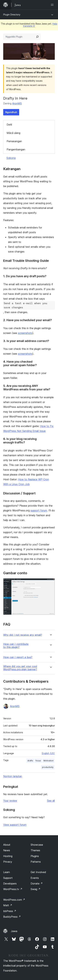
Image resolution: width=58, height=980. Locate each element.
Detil (9, 124)
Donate (37, 883)
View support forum (14, 824)
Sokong (11, 158)
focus (38, 760)
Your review (10, 800)
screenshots (25, 333)
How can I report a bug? (17, 657)
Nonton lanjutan (12, 776)
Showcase (37, 844)
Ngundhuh (11, 112)
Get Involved (38, 872)
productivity (47, 767)
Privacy (7, 861)
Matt (7, 905)
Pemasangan (14, 141)
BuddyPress (12, 916)
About (6, 844)
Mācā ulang (13, 133)
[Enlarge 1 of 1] (50, 582)
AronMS (17, 103)
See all (51, 800)
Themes (35, 850)
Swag (35, 889)
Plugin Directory (11, 14)
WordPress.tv (12, 889)
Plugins (35, 856)
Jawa (14, 931)
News (6, 850)
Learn (6, 872)
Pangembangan (16, 149)
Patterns (36, 861)
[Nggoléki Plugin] (37, 37)
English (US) (48, 753)
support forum (38, 510)
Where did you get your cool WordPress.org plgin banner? (20, 668)
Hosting (7, 856)
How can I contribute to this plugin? (16, 646)
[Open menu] (53, 5)
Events (35, 877)
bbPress (9, 911)
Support (8, 877)
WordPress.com (14, 899)
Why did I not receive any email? (22, 634)
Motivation (48, 760)
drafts (30, 760)
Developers (10, 883)
